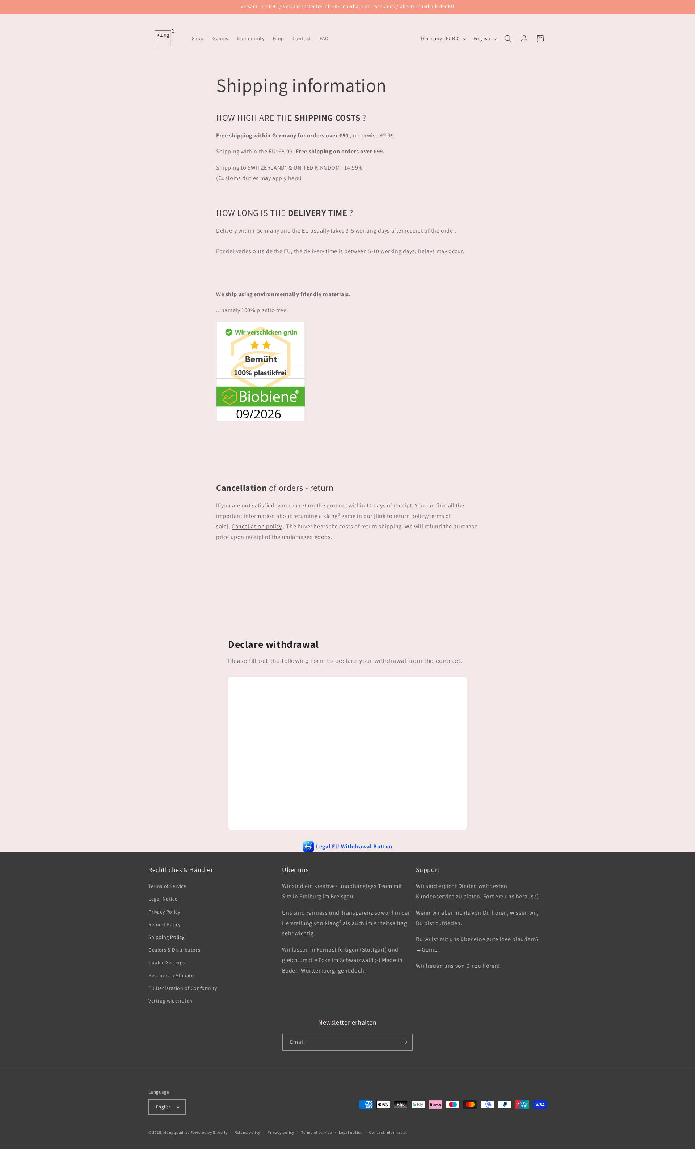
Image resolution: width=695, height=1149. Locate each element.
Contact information (388, 1132)
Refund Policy (164, 924)
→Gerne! (427, 949)
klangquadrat (176, 1132)
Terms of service (316, 1132)
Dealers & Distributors (174, 949)
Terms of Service (167, 886)
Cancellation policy (257, 526)
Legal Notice (162, 898)
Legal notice (350, 1132)
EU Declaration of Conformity (182, 988)
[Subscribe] (404, 1042)
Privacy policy (281, 1132)
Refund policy (247, 1132)
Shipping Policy (166, 937)
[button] (508, 39)
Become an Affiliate (171, 975)
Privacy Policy (164, 911)
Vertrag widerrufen (170, 1000)
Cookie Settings (166, 962)
